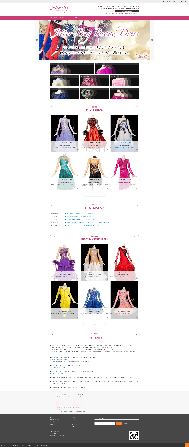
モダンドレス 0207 (95, 142)
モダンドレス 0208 (125, 142)
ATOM (54, 433)
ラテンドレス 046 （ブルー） (94, 309)
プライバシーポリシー (55, 438)
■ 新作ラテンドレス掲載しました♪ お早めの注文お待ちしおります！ (82, 216)
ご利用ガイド (53, 17)
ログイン (176, 1)
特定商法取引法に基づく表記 (57, 435)
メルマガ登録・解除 (72, 17)
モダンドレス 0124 (94, 272)
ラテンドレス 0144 (66, 180)
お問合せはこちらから (127, 11)
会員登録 (184, 1)
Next (151, 40)
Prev (37, 40)
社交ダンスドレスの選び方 (58, 373)
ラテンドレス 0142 (125, 180)
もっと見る (94, 194)
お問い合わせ (62, 17)
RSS (51, 433)
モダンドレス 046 (124, 272)
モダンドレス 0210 (66, 142)
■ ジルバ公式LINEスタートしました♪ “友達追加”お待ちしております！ (82, 225)
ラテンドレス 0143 (95, 180)
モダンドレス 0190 (65, 272)
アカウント (166, 1)
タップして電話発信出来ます (58, 359)
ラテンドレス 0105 (65, 309)
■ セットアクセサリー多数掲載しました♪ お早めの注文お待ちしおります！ (83, 219)
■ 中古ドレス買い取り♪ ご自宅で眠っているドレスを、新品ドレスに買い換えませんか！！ (87, 222)
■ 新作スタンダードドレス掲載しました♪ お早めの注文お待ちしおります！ (83, 213)
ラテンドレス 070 (124, 309)
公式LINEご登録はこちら (57, 367)
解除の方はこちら (128, 423)
